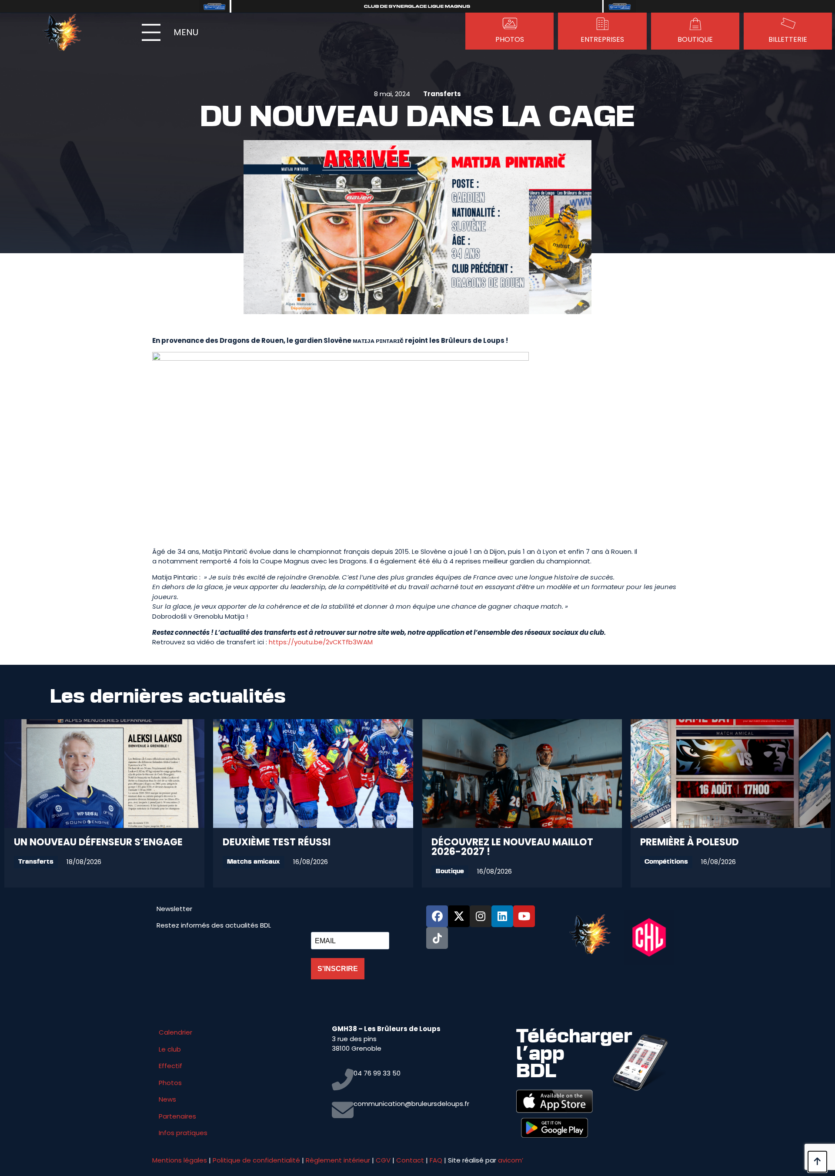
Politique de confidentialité (256, 1160)
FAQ (436, 1160)
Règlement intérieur (338, 1160)
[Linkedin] (502, 916)
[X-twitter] (459, 916)
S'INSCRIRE (337, 968)
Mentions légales (179, 1160)
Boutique (450, 871)
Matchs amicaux (253, 862)
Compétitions (666, 862)
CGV (383, 1160)
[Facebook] (437, 916)
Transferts (442, 93)
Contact (410, 1160)
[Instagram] (480, 916)
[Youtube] (524, 916)
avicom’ (510, 1160)
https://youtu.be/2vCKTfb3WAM (321, 642)
